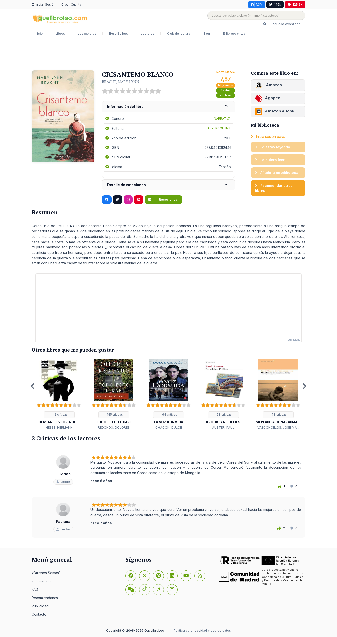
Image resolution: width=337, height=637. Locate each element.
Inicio (38, 33)
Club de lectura (178, 33)
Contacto (39, 614)
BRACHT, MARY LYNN (120, 81)
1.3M (259, 4)
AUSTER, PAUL (223, 427)
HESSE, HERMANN (59, 427)
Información (41, 581)
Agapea (272, 97)
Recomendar (168, 199)
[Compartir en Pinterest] (138, 199)
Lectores (147, 33)
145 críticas (114, 414)
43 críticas (60, 414)
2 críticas (225, 95)
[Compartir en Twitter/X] (117, 199)
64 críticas (169, 414)
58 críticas (224, 414)
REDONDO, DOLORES (114, 427)
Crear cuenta (71, 4)
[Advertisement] (168, 55)
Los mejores (87, 33)
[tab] (168, 106)
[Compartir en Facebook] (107, 199)
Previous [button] (32, 386)
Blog (206, 33)
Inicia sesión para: (270, 136)
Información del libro (125, 106)
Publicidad (40, 606)
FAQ (35, 589)
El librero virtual (234, 33)
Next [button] (304, 386)
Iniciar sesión (46, 4)
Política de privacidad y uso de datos (202, 630)
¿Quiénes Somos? (46, 573)
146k (277, 4)
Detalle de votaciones (126, 185)
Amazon (273, 84)
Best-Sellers (118, 33)
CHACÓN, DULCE (168, 427)
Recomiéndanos (45, 598)
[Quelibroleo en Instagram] (128, 199)
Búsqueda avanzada (284, 24)
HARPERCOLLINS (218, 128)
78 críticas (279, 414)
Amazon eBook (279, 111)
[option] (59, 394)
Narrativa (222, 118)
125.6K (298, 4)
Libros (60, 33)
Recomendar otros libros (274, 188)
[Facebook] (130, 575)
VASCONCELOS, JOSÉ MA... (278, 427)
